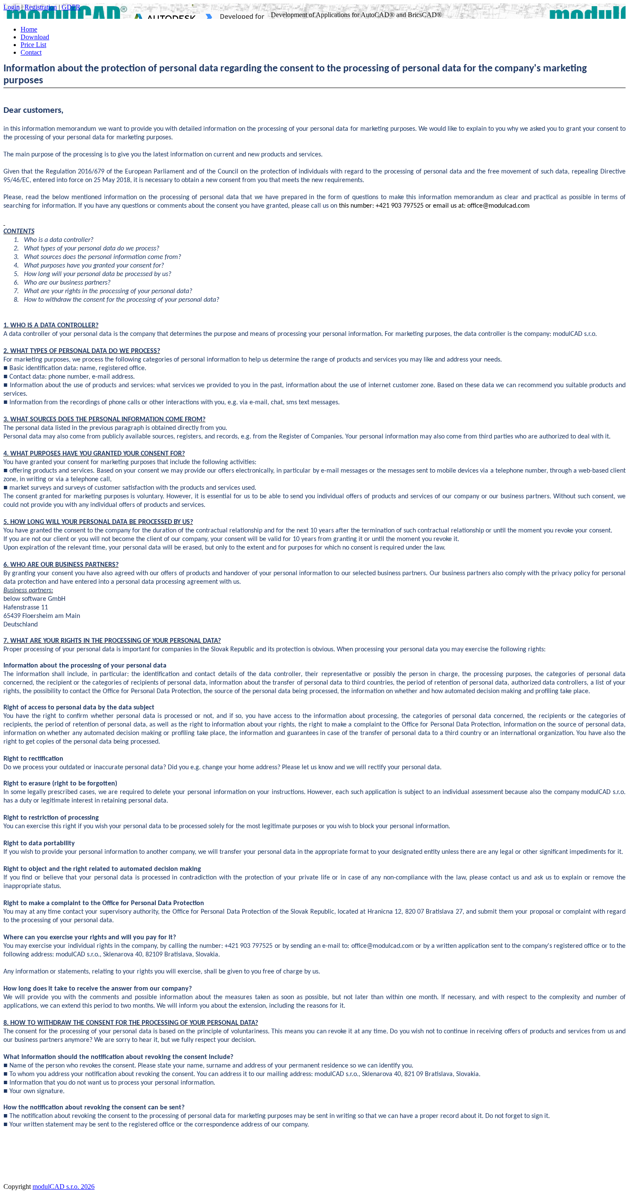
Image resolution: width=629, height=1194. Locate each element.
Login (11, 7)
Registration (40, 7)
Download (35, 37)
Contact (31, 52)
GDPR (71, 7)
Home (29, 29)
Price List (33, 44)
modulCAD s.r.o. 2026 (64, 1186)
